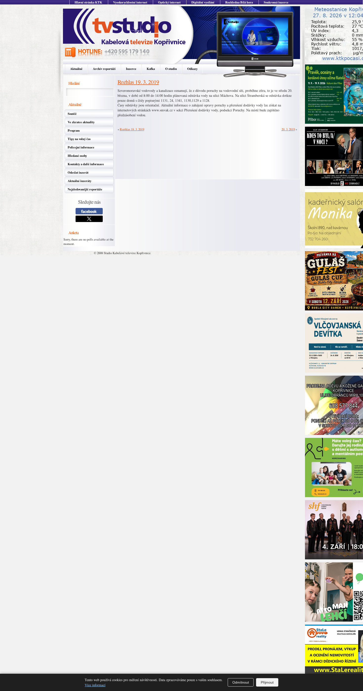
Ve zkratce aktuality (81, 122)
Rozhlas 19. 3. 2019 (138, 81)
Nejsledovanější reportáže (85, 189)
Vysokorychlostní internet (130, 2)
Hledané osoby (77, 155)
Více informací (95, 685)
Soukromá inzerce (276, 2)
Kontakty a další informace (86, 164)
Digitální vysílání (202, 2)
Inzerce (131, 68)
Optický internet (169, 2)
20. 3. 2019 (288, 129)
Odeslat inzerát (78, 172)
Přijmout (267, 682)
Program (74, 130)
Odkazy (192, 68)
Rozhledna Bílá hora (239, 2)
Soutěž (72, 113)
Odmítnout (240, 682)
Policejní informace (81, 147)
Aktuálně (76, 68)
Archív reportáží (104, 68)
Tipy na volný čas (79, 139)
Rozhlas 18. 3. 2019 (132, 129)
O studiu (171, 68)
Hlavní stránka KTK (88, 2)
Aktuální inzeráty (79, 181)
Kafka (151, 68)
